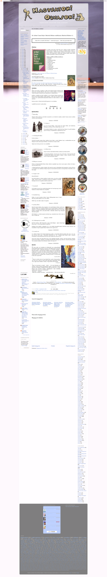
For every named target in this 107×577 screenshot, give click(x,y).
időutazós (79, 384)
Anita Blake (35, 560)
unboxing (67, 553)
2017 (23, 62)
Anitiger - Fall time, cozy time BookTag (26, 112)
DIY (70, 561)
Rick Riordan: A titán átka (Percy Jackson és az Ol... (26, 128)
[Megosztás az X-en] (55, 289)
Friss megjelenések (81, 447)
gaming (27, 559)
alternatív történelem (81, 362)
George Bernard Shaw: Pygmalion (25, 124)
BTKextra (22, 540)
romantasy (67, 563)
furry (49, 563)
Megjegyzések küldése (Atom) (42, 348)
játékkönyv (22, 558)
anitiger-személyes (81, 467)
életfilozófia (28, 550)
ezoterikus (79, 373)
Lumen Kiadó (36, 562)
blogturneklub (24, 537)
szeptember (25, 135)
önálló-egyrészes (36, 537)
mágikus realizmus (81, 405)
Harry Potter (45, 555)
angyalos (79, 364)
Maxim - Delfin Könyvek (52, 555)
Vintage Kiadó (80, 343)
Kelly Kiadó (80, 274)
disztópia (79, 369)
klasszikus (79, 393)
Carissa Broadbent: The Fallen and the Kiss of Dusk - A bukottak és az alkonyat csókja (25, 315)
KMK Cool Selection (81, 266)
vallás (32, 556)
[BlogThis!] (54, 289)
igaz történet (32, 559)
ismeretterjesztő (77, 544)
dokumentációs (80, 560)
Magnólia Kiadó (79, 557)
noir (64, 563)
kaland (79, 392)
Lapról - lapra (24, 308)
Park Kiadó (80, 310)
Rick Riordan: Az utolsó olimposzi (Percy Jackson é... (26, 115)
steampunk (80, 421)
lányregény (61, 563)
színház (45, 559)
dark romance (27, 563)
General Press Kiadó (44, 545)
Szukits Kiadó (63, 290)
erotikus (79, 372)
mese (79, 400)
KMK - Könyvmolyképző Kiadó (50, 539)
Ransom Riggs (24, 345)
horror (79, 381)
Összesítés (82, 193)
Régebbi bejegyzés (70, 346)
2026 (23, 49)
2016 (23, 64)
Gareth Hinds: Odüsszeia (24, 305)
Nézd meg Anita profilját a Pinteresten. (72, 506)
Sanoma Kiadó (80, 320)
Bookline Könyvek (83, 556)
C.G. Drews (48, 518)
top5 (31, 558)
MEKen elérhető (80, 458)
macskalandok (82, 550)
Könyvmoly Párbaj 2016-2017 (46, 553)
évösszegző (80, 500)
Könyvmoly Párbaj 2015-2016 (81, 553)
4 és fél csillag (80, 206)
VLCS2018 (38, 557)
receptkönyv (73, 551)
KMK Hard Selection (81, 267)
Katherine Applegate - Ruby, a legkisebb (25, 300)
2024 (23, 52)
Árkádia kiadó (80, 351)
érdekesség (80, 497)
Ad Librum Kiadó (81, 217)
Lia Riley (48, 514)
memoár (27, 561)
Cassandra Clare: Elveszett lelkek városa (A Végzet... (26, 90)
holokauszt (80, 380)
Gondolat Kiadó (80, 257)
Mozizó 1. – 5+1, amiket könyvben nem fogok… (26, 104)
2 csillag (79, 199)
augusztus (25, 136)
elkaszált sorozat (51, 551)
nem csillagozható (81, 209)
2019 (23, 59)
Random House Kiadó (81, 317)
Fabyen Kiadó (80, 248)
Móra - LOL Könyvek (81, 299)
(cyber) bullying (80, 356)
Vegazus (79, 108)
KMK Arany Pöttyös (81, 264)
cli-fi (23, 563)
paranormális (80, 409)
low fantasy (23, 561)
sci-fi (78, 417)
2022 (23, 55)
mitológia (24, 545)
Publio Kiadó (69, 562)
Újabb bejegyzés (36, 346)
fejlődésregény (45, 563)
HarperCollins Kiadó (81, 258)
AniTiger (23, 240)
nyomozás (30, 545)
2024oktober (80, 109)
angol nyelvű (80, 465)
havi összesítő (29, 541)
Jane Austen (57, 556)
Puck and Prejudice (49, 513)
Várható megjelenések (82, 463)
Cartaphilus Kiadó (81, 227)
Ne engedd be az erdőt (50, 517)
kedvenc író (80, 478)
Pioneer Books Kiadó (81, 313)
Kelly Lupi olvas (25, 303)
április (24, 142)
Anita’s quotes (23, 339)
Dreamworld (24, 299)
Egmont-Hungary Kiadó (82, 244)
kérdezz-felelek (80, 481)
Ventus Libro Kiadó (81, 342)
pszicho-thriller (80, 413)
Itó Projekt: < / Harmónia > (25, 131)
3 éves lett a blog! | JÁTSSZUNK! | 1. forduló (27, 207)
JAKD (79, 448)
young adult (80, 440)
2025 (23, 50)
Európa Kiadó (80, 246)
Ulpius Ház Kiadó (81, 339)
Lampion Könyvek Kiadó (78, 559)
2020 (23, 58)
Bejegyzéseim (82, 194)
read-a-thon (36, 561)
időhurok (85, 560)
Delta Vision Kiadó (81, 243)
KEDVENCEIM (52, 26)
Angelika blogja (25, 325)
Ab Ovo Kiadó (80, 214)
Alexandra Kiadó (37, 556)
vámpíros (79, 437)
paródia (27, 555)
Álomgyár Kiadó (80, 349)
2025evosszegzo (81, 83)
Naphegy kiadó (23, 559)
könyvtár (79, 484)
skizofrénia (80, 420)
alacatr (70, 572)
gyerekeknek (64, 541)
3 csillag (79, 202)
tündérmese (80, 433)
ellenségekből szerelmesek (34, 563)
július (24, 138)
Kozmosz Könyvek (81, 280)
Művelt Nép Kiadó (81, 303)
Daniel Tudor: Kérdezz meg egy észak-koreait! (25, 321)
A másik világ (24, 319)
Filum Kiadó (80, 249)
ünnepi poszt (80, 501)
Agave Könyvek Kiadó (81, 218)
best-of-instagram (39, 554)
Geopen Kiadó (80, 255)
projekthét (78, 555)
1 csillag (79, 198)
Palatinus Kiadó (80, 305)
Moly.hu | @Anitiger (24, 34)
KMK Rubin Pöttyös (60, 542)
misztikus (79, 401)
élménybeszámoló (38, 541)
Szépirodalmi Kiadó (81, 329)
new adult (79, 408)
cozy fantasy (55, 557)
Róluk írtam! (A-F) (28, 26)
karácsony (58, 551)
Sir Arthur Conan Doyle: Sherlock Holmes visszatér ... (26, 74)
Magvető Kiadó (80, 288)
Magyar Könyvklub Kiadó (43, 562)
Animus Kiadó (80, 223)
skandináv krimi (27, 558)
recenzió (79, 494)
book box (79, 469)
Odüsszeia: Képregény (50, 509)
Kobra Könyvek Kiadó (81, 275)
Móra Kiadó (80, 301)
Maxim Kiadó (80, 298)
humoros (61, 539)
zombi (79, 441)
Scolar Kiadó (80, 322)
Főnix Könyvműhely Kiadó (50, 556)
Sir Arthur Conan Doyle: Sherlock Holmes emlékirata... (26, 86)
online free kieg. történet (82, 347)
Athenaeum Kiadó (40, 544)
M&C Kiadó (80, 287)
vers (78, 551)
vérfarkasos (80, 439)
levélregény (80, 397)
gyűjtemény (80, 473)
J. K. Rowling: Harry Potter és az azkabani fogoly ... (26, 100)
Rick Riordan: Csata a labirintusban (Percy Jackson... (25, 120)
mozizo (79, 486)
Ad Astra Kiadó (80, 216)
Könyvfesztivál (61, 558)
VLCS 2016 (80, 460)
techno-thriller (80, 428)
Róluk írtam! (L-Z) (44, 26)
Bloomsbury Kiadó (81, 226)
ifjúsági (79, 385)
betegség (50, 557)
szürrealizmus (80, 563)
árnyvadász (83, 551)
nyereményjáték (80, 489)
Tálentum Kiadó (80, 338)
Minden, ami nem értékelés (61, 26)
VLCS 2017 (80, 462)
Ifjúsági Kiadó (80, 259)
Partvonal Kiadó (52, 560)
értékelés (39, 290)
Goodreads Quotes (26, 347)
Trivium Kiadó (80, 333)
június (24, 139)
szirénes (79, 425)
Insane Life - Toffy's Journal (24, 312)
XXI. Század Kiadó (81, 346)
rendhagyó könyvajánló (82, 495)
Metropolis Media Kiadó (57, 562)
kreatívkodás (37, 559)
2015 (23, 65)
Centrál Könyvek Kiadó (57, 561)
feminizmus (70, 555)
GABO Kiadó (80, 254)
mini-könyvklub (80, 485)
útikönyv (31, 560)
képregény (79, 396)
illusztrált (79, 388)
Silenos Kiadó (80, 323)
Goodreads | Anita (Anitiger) (24, 42)
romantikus (80, 416)
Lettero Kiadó (32, 562)
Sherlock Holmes (57, 290)
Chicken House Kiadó (81, 230)
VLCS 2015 (80, 459)
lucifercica (66, 552)
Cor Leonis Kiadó (81, 236)
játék (78, 389)
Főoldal (22, 26)
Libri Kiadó (79, 284)
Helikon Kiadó (73, 553)
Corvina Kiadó (80, 237)
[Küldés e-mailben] (53, 289)
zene (78, 545)
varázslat (79, 436)
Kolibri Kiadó (80, 278)
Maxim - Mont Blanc (81, 296)
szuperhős (28, 556)
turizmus (84, 563)
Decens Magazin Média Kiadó (64, 559)
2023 (23, 53)
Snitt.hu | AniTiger (24, 40)
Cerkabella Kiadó (55, 559)
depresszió (59, 557)
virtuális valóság (69, 557)
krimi (48, 290)
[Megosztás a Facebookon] (56, 289)
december (25, 68)
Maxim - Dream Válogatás (80, 295)
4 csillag (79, 205)
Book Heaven (24, 287)
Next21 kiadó (39, 552)
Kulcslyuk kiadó (46, 560)
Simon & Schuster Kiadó (82, 324)
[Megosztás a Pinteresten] (57, 289)
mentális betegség (65, 551)
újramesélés (36, 545)
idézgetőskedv (73, 541)
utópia (41, 555)
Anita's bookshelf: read (51, 508)
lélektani (31, 543)
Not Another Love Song (50, 521)
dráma (72, 542)
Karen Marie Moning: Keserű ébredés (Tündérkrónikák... (26, 95)
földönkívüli (80, 377)
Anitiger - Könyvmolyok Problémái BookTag (25, 82)
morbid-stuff (80, 404)
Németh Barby (80, 90)
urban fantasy (75, 540)
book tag (79, 470)
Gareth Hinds (48, 510)
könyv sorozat (44, 290)
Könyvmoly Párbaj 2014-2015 (72, 550)
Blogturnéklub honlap (25, 231)
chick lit (79, 365)
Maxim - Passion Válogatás (26, 554)
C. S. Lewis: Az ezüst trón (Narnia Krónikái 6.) (26, 78)
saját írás (40, 561)
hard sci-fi (57, 563)
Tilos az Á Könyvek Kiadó (25, 553)
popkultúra (31, 561)
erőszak (84, 557)
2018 (23, 61)
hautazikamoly (59, 552)
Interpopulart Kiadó (81, 261)
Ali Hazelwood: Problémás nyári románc (24, 327)
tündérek (79, 432)
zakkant (79, 82)
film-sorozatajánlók (73, 543)
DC (68, 561)
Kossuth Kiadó (80, 279)
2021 (23, 56)
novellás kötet (51, 290)
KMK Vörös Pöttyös (81, 268)
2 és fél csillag (80, 201)
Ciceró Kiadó (80, 232)
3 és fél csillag (78, 542)
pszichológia (31, 555)
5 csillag (36, 290)
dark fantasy (80, 368)
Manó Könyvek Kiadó (81, 292)
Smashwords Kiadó (81, 327)
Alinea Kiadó (80, 222)
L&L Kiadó (79, 282)
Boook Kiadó (43, 556)
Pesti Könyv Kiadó (64, 562)
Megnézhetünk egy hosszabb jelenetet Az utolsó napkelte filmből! (25, 295)
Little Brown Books (81, 286)
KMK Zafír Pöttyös (51, 554)
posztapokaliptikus (81, 412)
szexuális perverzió (81, 424)
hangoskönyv (80, 474)
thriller (79, 429)
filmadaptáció (80, 376)
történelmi (81, 543)
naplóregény (56, 550)
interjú (79, 477)
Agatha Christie (49, 559)
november (25, 69)
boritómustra (45, 540)
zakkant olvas (24, 279)
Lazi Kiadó (79, 283)
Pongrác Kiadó (80, 314)
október (24, 133)
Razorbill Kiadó (80, 319)
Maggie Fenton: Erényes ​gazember (25, 332)
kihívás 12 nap (63, 554)
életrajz (79, 443)
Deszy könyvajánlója (24, 292)
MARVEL (38, 551)
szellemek (73, 545)
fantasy (82, 539)
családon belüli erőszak (73, 560)
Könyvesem (24, 330)
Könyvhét (79, 450)
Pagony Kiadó (80, 304)
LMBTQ (79, 359)
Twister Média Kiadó (81, 334)
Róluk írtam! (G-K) (36, 26)
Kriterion (33, 77)
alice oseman (57, 554)
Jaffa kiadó (71, 559)
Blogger (78, 572)
